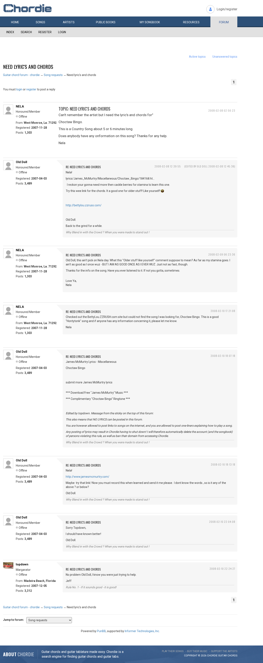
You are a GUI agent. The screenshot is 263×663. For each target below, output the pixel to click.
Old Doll (21, 162)
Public (105, 22)
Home (15, 22)
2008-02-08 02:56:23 (221, 110)
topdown (22, 564)
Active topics (197, 56)
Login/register (227, 9)
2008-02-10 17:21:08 (223, 311)
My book (150, 22)
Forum (224, 22)
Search (26, 32)
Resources (191, 22)
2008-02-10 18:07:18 (223, 355)
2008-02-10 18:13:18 (223, 464)
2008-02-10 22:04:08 (222, 521)
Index (10, 32)
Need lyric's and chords (28, 66)
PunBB (101, 631)
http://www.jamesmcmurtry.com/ (87, 476)
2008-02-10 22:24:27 (222, 568)
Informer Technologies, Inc (142, 631)
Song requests (53, 75)
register (31, 89)
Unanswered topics (224, 56)
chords (232, 655)
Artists (69, 22)
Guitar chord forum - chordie (21, 75)
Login (62, 32)
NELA (20, 106)
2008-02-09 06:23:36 (221, 254)
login (19, 89)
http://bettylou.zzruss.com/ (84, 205)
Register (45, 32)
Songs (40, 22)
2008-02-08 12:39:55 (168, 166)
